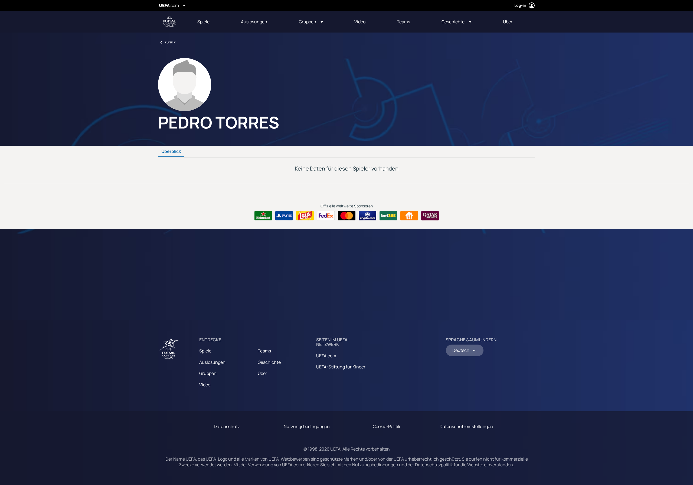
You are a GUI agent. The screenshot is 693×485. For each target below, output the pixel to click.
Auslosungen (212, 362)
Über (262, 373)
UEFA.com (326, 356)
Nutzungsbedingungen (307, 426)
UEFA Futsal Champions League (169, 22)
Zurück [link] (170, 42)
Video (204, 385)
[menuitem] (212, 22)
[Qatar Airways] (430, 216)
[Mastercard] (346, 216)
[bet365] (388, 216)
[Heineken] (263, 216)
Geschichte (269, 362)
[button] (310, 22)
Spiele (205, 351)
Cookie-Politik (386, 426)
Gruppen (208, 373)
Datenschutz (227, 426)
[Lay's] (305, 216)
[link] (203, 22)
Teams (264, 351)
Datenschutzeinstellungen (466, 426)
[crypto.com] (367, 216)
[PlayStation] (284, 216)
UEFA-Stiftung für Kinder (340, 367)
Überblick (171, 151)
